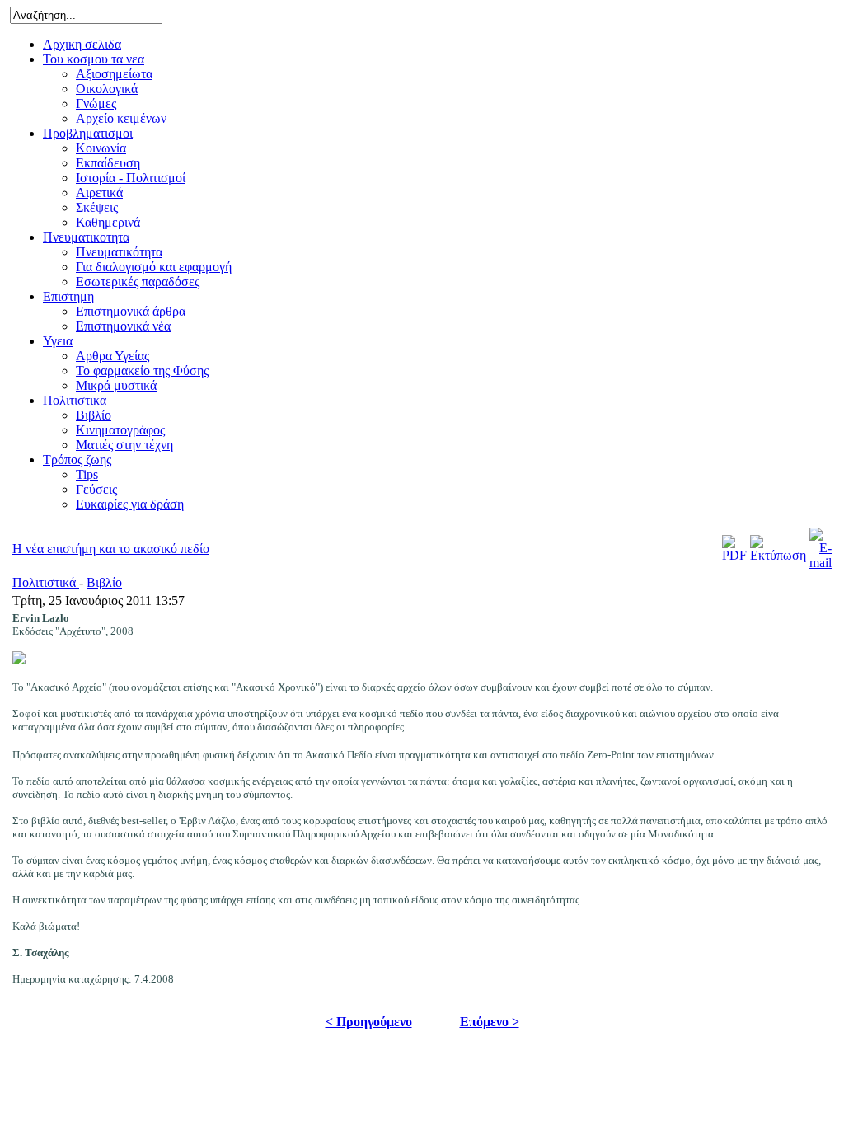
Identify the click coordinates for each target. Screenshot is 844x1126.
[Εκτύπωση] (778, 555)
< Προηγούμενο (369, 1022)
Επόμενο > (489, 1022)
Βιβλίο (104, 582)
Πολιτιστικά (45, 582)
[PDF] (734, 555)
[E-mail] (820, 563)
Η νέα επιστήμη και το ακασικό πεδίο (110, 549)
